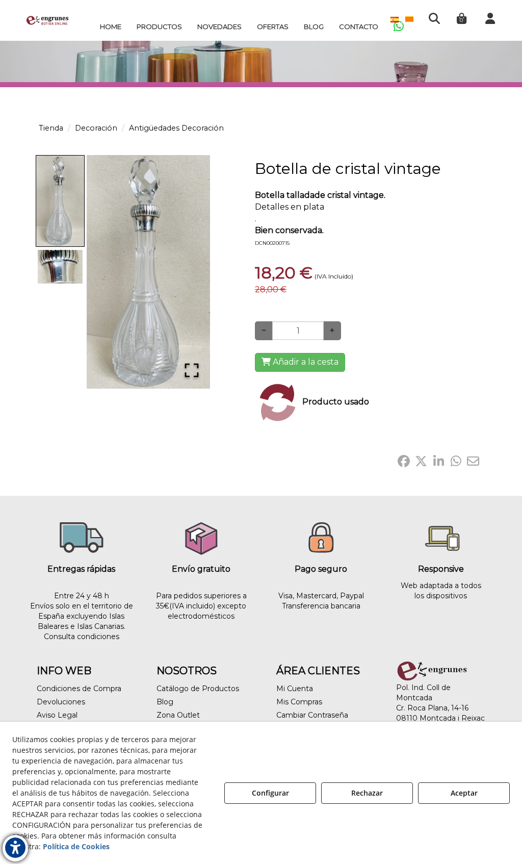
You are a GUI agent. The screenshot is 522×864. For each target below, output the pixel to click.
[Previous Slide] (109, 272)
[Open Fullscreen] (191, 370)
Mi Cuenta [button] (294, 688)
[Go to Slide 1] (60, 201)
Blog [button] (164, 701)
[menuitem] (110, 26)
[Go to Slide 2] (60, 267)
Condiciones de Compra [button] (79, 688)
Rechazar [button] (367, 793)
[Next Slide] (187, 272)
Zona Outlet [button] (178, 715)
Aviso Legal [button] (57, 715)
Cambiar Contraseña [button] (312, 715)
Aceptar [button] (464, 793)
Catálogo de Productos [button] (197, 688)
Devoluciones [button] (61, 701)
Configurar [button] (270, 793)
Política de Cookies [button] (76, 846)
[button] (47, 20)
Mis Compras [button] (299, 701)
